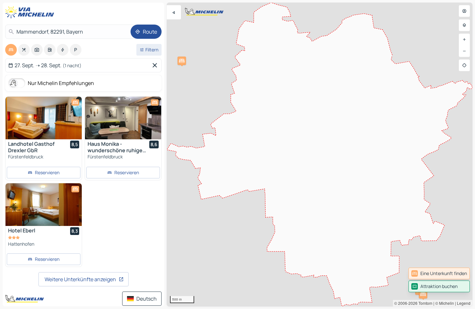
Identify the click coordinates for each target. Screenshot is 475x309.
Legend (463, 303)
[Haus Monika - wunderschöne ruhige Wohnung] (123, 118)
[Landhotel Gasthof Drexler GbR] (43, 118)
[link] (439, 273)
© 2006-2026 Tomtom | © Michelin (424, 303)
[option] (11, 50)
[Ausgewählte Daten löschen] (156, 65)
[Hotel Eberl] (43, 204)
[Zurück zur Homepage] (31, 12)
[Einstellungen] (464, 25)
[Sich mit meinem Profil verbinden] (464, 11)
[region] (319, 154)
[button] (423, 294)
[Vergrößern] (464, 39)
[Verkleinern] (464, 51)
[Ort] (464, 65)
